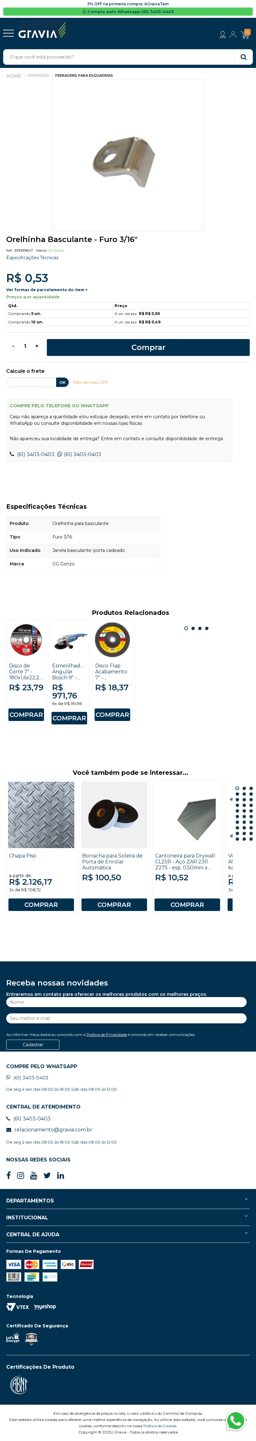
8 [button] (244, 799)
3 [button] (200, 628)
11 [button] (244, 805)
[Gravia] (43, 29)
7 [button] (237, 799)
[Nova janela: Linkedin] (60, 1176)
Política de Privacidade (106, 1034)
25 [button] (237, 833)
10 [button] (237, 805)
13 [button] (237, 811)
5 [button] (244, 794)
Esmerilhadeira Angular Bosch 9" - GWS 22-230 (70, 675)
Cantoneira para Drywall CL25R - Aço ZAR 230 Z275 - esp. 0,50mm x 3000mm (185, 865)
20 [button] (244, 822)
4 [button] (207, 628)
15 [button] (251, 811)
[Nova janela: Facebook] (8, 1176)
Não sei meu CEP (90, 382)
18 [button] (251, 816)
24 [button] (251, 828)
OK (62, 382)
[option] (128, 155)
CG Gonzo (56, 250)
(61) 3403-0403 (35, 454)
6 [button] (251, 794)
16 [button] (237, 816)
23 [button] (244, 828)
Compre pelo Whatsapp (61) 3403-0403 (130, 11)
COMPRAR (26, 714)
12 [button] (251, 805)
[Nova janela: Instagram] (20, 1176)
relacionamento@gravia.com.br (53, 1130)
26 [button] (244, 833)
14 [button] (244, 811)
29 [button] (244, 839)
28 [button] (237, 839)
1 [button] (186, 628)
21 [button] (251, 822)
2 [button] (193, 628)
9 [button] (251, 799)
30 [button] (251, 839)
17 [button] (244, 816)
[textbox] (128, 57)
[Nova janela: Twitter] (47, 1176)
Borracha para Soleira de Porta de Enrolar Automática (112, 862)
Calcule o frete (25, 371)
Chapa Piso (22, 856)
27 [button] (251, 833)
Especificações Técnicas (32, 257)
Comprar (148, 347)
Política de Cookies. (160, 1425)
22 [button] (237, 828)
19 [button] (237, 822)
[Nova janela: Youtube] (33, 1176)
